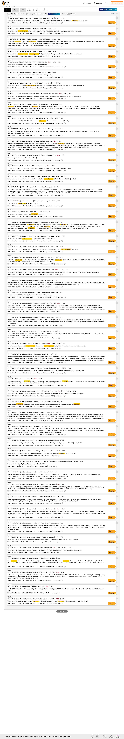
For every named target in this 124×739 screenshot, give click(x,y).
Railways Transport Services (29, 39)
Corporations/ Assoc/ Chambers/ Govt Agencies (35, 461)
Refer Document (16, 22)
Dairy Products (26, 165)
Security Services (26, 18)
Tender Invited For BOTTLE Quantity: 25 (23, 203)
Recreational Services (28, 451)
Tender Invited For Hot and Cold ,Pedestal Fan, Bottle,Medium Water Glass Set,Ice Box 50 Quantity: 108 (46, 346)
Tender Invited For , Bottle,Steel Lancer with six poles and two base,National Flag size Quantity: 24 (45, 54)
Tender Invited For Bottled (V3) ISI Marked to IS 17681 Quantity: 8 (31, 238)
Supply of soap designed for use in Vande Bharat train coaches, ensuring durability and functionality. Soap (43, 404)
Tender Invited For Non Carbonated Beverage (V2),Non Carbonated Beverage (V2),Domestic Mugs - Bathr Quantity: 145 (48, 601)
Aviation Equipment (27, 201)
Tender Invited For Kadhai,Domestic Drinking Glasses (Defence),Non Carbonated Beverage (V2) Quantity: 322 (41, 453)
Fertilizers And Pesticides (29, 496)
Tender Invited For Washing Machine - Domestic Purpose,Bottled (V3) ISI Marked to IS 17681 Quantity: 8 (42, 179)
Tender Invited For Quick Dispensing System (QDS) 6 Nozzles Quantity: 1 (28, 64)
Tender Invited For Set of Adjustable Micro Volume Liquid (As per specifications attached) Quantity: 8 (39, 121)
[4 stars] (23, 14)
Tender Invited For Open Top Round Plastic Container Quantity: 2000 (26, 464)
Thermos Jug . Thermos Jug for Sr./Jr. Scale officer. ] (22, 157)
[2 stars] (20, 14)
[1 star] (18, 14)
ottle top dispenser (39, 13)
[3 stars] (21, 14)
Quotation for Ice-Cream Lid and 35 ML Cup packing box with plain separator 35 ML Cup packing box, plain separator (40, 168)
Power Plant (25, 118)
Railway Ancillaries (27, 141)
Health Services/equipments (29, 440)
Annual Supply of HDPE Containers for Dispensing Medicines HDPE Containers (29, 295)
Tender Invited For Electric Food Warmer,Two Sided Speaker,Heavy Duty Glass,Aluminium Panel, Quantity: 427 (43, 249)
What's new (99, 3)
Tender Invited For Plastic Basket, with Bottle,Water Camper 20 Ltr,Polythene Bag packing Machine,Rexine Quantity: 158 (46, 85)
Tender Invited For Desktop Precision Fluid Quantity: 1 (26, 214)
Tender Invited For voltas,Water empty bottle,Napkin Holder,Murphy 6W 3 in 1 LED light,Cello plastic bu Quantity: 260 (45, 31)
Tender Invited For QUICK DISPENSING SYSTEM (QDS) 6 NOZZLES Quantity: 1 (30, 75)
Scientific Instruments (28, 368)
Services (88, 3)
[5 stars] (25, 14)
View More (62, 611)
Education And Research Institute (30, 93)
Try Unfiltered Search (54, 13)
